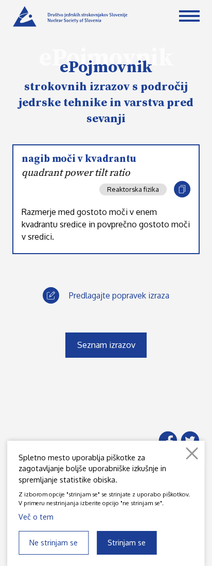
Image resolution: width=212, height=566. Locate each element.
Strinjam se (127, 542)
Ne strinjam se (53, 542)
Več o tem (36, 516)
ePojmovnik (106, 67)
